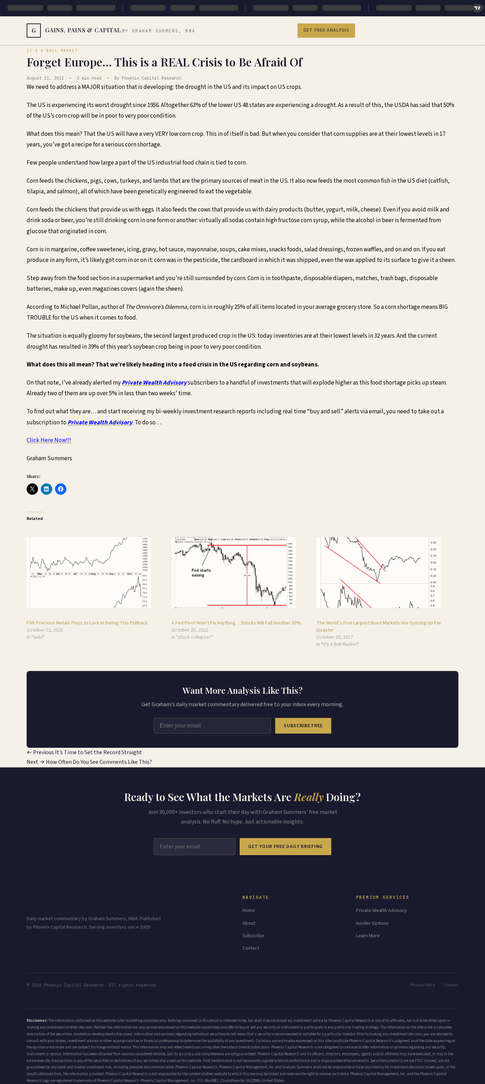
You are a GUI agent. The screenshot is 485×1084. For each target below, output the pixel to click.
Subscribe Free (303, 725)
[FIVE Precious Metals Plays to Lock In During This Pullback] (95, 572)
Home (249, 910)
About (249, 923)
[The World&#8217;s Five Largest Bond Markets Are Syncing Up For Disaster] (385, 572)
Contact (251, 948)
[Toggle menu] (457, 30)
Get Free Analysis (326, 30)
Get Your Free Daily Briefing (285, 846)
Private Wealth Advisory (381, 910)
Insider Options (372, 923)
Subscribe (253, 935)
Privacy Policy (422, 985)
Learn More (368, 935)
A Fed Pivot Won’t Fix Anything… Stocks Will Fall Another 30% (236, 623)
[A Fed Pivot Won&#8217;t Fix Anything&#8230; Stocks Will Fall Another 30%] (240, 572)
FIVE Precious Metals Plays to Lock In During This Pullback (87, 623)
